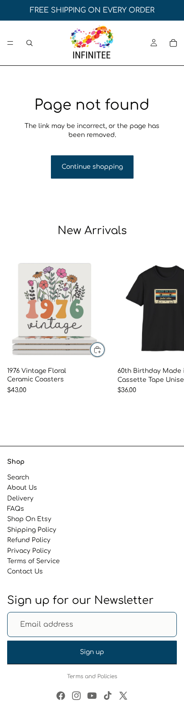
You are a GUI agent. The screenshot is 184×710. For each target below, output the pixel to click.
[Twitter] (123, 695)
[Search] (29, 43)
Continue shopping (92, 166)
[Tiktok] (107, 695)
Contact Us (25, 571)
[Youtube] (92, 695)
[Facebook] (60, 695)
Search (18, 477)
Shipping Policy (31, 529)
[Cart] (173, 43)
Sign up (92, 652)
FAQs (15, 508)
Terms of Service (33, 561)
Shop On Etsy (29, 519)
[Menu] (10, 43)
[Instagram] (76, 695)
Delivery (20, 498)
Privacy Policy (29, 550)
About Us (22, 487)
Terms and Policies (92, 676)
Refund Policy (28, 540)
